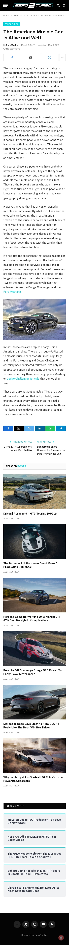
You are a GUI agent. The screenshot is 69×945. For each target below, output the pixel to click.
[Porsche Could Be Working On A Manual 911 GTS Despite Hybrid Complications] (34, 595)
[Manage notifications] (61, 937)
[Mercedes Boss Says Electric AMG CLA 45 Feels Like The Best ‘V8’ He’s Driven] (34, 702)
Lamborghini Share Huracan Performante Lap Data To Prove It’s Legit (51, 450)
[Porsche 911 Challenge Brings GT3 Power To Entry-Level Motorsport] (34, 648)
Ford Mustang (12, 291)
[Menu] (5, 5)
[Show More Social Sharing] (62, 57)
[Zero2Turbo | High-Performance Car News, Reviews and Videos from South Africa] (33, 5)
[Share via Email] (31, 57)
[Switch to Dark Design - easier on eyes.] (64, 5)
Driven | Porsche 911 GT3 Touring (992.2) (30, 513)
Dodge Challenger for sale (23, 378)
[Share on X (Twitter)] (49, 57)
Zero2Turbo (12, 24)
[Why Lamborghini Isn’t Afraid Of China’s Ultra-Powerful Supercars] (34, 755)
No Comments (13, 49)
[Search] (58, 5)
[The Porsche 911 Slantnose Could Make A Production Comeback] (34, 541)
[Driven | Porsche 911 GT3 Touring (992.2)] (34, 491)
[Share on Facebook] (12, 57)
